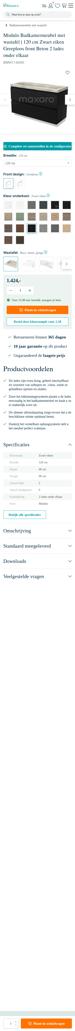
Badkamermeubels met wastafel (28, 25)
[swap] (67, 72)
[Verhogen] (30, 290)
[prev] (5, 100)
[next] (70, 100)
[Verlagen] (11, 290)
